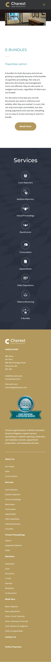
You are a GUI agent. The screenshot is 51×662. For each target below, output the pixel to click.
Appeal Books (10, 514)
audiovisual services (30, 443)
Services (9, 482)
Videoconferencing (12, 524)
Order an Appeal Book (14, 631)
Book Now (25, 126)
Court (7, 569)
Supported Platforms (13, 545)
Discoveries (9, 573)
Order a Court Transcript (15, 616)
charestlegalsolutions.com (16, 387)
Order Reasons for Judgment (16, 626)
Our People (9, 466)
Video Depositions (12, 519)
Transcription (10, 509)
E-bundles (9, 529)
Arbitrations (10, 564)
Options (8, 540)
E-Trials (8, 578)
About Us (9, 459)
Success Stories (11, 476)
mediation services (17, 440)
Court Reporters (11, 489)
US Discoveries (11, 593)
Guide (7, 550)
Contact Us (10, 637)
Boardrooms (10, 504)
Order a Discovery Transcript (16, 621)
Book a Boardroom (12, 611)
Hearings (8, 583)
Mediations (9, 588)
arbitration (40, 436)
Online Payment (13, 647)
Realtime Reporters (12, 494)
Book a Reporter (11, 606)
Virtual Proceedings (13, 499)
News (7, 471)
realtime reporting (26, 436)
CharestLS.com (11, 384)
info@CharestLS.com (13, 376)
